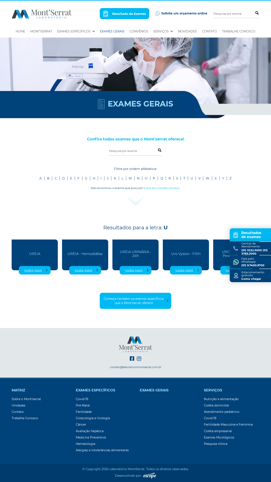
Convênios (139, 31)
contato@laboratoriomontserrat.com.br (135, 367)
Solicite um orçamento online (183, 13)
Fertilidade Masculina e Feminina (228, 424)
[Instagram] (139, 359)
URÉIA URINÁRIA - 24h (135, 254)
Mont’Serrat (41, 31)
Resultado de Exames (128, 14)
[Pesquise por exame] (256, 13)
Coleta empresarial (218, 431)
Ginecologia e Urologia (93, 418)
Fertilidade (84, 412)
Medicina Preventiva (91, 437)
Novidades (187, 31)
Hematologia (85, 444)
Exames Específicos (74, 31)
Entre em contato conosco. (162, 188)
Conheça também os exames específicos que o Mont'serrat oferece (134, 301)
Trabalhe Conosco (238, 31)
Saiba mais (33, 271)
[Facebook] (132, 359)
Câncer (81, 424)
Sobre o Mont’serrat (26, 399)
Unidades (18, 405)
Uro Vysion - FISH (185, 254)
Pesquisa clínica (215, 444)
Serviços (161, 31)
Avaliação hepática (90, 431)
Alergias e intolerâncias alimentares (102, 450)
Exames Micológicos (219, 437)
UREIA (34, 254)
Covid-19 (82, 399)
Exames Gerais (112, 31)
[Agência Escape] (149, 476)
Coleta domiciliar (216, 405)
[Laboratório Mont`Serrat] (42, 13)
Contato (209, 31)
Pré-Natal (83, 405)
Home (20, 31)
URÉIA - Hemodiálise (85, 254)
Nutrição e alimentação (221, 399)
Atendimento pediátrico (221, 412)
